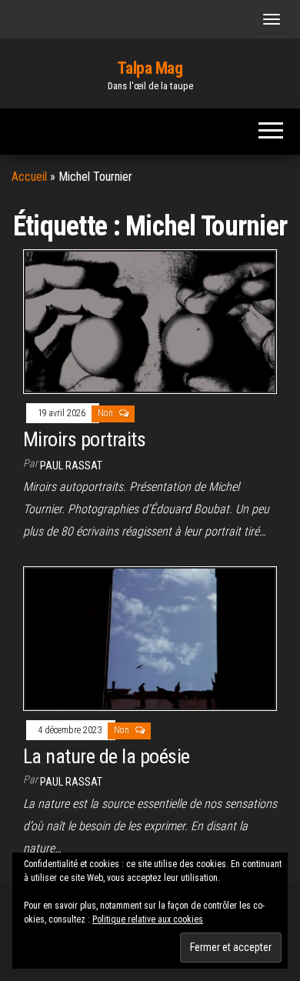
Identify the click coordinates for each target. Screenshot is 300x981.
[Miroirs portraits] (150, 321)
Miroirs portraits (84, 439)
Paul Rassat (71, 465)
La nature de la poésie (106, 756)
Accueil (29, 176)
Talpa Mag (149, 68)
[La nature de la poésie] (150, 637)
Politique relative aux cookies (147, 919)
